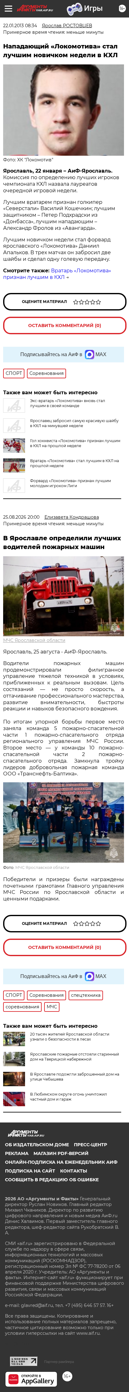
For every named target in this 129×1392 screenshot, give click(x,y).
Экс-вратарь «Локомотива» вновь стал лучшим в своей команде (67, 403)
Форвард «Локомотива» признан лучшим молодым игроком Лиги (70, 483)
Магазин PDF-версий (61, 1153)
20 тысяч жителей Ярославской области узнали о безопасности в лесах (69, 1036)
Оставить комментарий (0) (64, 325)
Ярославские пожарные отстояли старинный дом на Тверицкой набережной (74, 1057)
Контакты (73, 1171)
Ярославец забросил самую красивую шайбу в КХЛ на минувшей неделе (74, 423)
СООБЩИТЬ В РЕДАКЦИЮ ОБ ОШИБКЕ (52, 1180)
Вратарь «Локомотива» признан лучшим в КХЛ (57, 274)
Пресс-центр (90, 1144)
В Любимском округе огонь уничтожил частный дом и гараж (68, 1097)
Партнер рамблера (59, 1362)
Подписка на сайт (30, 1171)
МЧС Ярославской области (34, 640)
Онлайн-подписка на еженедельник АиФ (61, 1162)
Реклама (16, 1153)
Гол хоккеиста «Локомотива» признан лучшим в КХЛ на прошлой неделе (75, 443)
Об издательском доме (37, 1144)
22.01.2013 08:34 (20, 25)
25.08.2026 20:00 (21, 517)
